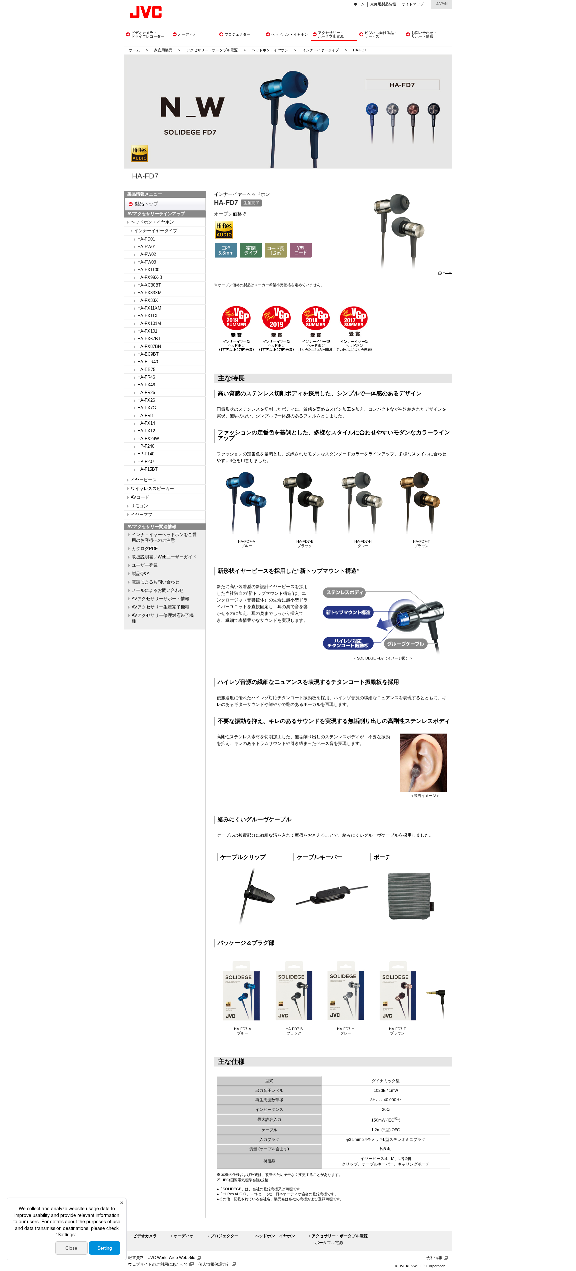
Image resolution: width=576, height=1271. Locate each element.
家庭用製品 (163, 50)
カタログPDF (145, 548)
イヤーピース (144, 480)
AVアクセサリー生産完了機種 (160, 607)
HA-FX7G (146, 408)
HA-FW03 (146, 262)
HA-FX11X (147, 316)
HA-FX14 (146, 423)
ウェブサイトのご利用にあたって (158, 1264)
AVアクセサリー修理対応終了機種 (163, 618)
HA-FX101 (147, 331)
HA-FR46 (146, 377)
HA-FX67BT (149, 339)
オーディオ (184, 1236)
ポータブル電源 (329, 1242)
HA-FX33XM (149, 293)
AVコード (140, 497)
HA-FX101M (149, 323)
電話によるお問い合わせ (155, 582)
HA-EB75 (146, 369)
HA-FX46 (146, 385)
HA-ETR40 (147, 362)
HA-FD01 (146, 239)
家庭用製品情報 (383, 4)
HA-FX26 (146, 400)
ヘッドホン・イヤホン (270, 50)
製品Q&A (141, 573)
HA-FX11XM (149, 308)
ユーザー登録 (145, 565)
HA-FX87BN (149, 346)
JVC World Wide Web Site (171, 1257)
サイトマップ (413, 4)
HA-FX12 (146, 431)
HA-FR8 (145, 415)
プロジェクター (224, 1236)
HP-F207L (147, 461)
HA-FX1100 (148, 270)
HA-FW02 (146, 254)
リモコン (139, 506)
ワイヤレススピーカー (152, 488)
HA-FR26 (146, 392)
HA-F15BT (147, 469)
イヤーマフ (141, 514)
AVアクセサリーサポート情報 (160, 598)
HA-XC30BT (149, 285)
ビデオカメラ (145, 1236)
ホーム (359, 4)
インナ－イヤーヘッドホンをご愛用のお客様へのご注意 (164, 537)
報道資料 (136, 1257)
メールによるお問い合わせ (158, 590)
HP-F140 (145, 454)
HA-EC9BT (148, 354)
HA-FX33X (147, 300)
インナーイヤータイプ (320, 50)
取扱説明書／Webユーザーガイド (164, 557)
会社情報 (434, 1257)
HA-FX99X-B (149, 277)
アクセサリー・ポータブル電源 (212, 50)
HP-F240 (145, 446)
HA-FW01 (146, 247)
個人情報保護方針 (214, 1264)
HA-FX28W (148, 438)
